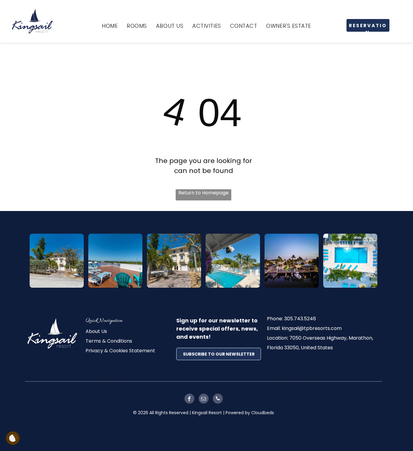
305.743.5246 (300, 318)
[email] (204, 399)
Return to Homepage (203, 192)
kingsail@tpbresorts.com (312, 328)
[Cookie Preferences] (13, 438)
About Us (96, 331)
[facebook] (189, 399)
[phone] (218, 399)
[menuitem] (109, 26)
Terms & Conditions (109, 340)
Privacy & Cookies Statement (120, 350)
